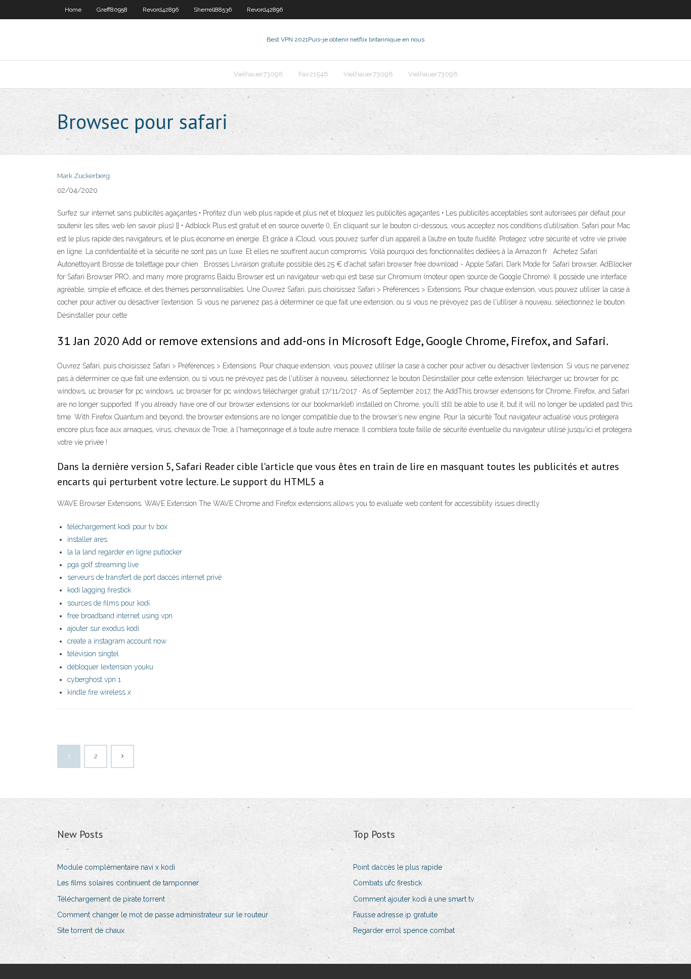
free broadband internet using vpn (119, 616)
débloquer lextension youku (110, 667)
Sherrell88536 (213, 9)
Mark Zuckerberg (83, 176)
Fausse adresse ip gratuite (395, 915)
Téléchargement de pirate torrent (111, 899)
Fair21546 (313, 74)
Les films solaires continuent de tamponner (128, 883)
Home (73, 9)
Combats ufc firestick (387, 883)
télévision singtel (93, 654)
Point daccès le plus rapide (397, 867)
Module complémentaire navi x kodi (116, 867)
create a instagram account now (116, 641)
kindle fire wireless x (99, 692)
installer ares (87, 539)
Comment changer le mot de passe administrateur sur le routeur (162, 915)
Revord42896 (161, 9)
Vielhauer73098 (258, 74)
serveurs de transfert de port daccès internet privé (144, 577)
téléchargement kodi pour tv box (117, 527)
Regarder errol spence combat (404, 930)
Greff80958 (112, 9)
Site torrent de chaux (90, 930)
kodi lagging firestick (99, 590)
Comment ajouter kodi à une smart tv (413, 899)
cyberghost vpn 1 (94, 679)
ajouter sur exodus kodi (103, 628)
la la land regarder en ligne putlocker (124, 552)
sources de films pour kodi (108, 603)
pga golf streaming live (103, 565)
